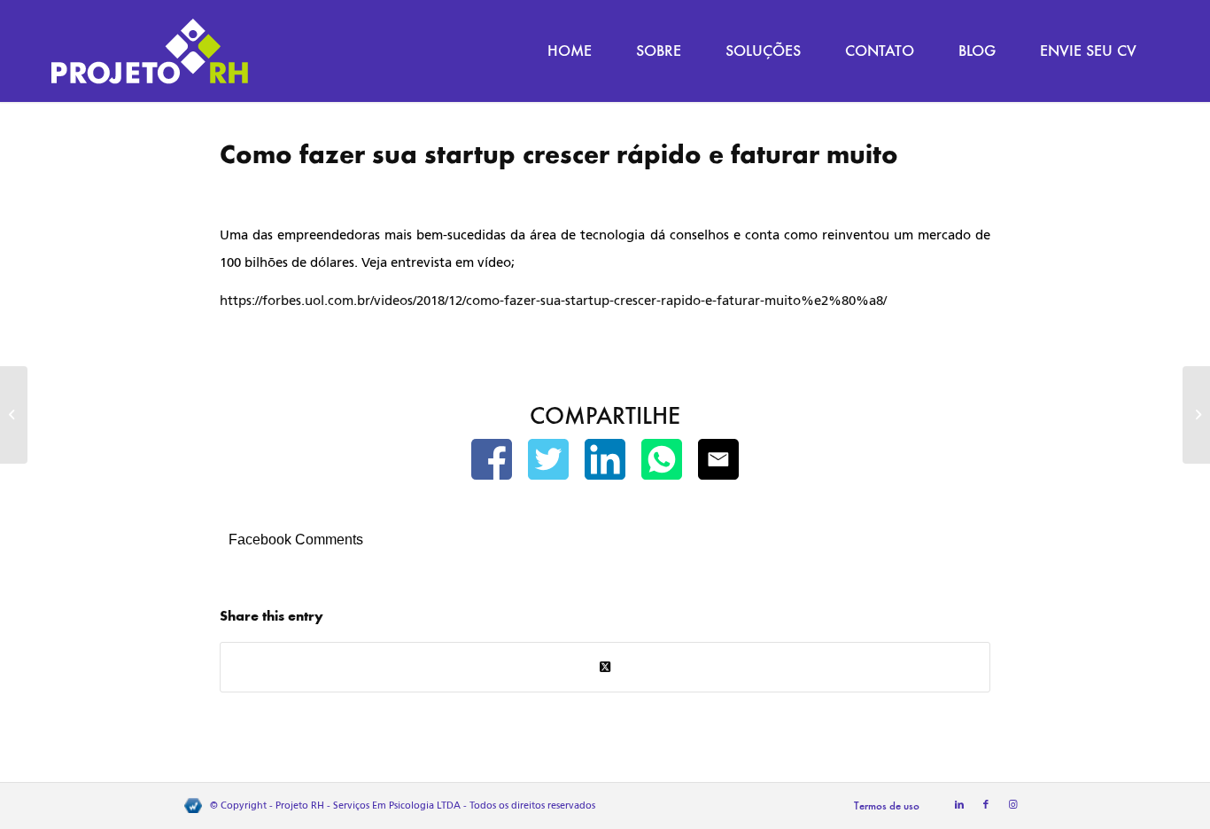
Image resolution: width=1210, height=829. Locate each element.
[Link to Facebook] (986, 805)
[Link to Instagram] (1012, 805)
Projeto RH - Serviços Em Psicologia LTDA (368, 805)
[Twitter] (548, 463)
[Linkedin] (605, 463)
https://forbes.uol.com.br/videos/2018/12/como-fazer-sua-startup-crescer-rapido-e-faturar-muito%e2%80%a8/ (553, 301)
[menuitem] (569, 51)
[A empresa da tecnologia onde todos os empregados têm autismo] (13, 415)
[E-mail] (718, 463)
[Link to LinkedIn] (959, 805)
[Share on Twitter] (605, 667)
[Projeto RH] (149, 51)
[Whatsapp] (661, 463)
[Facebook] (491, 463)
